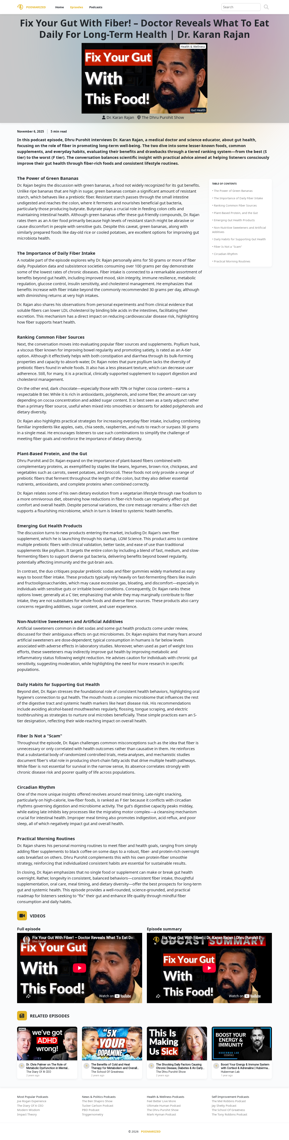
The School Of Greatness (107, 1072)
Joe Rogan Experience (31, 1101)
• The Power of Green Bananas (232, 191)
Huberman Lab (230, 1072)
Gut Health (198, 110)
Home (59, 7)
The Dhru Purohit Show (162, 117)
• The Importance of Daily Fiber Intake (237, 198)
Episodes (76, 7)
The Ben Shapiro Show (97, 1101)
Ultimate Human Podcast (164, 1105)
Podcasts (95, 7)
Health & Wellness (193, 46)
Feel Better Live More (161, 1101)
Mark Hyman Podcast (161, 1114)
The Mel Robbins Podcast (229, 1101)
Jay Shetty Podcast (224, 1105)
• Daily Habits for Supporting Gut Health (239, 239)
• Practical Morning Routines (231, 261)
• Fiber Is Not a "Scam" (227, 246)
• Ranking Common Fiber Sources (234, 205)
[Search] (266, 7)
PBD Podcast (90, 1110)
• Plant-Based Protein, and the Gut (235, 213)
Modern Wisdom (28, 1110)
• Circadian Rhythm (224, 254)
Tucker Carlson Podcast (97, 1105)
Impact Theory (27, 1114)
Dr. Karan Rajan (120, 117)
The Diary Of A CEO (38, 1072)
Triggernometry (92, 1114)
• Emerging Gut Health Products (233, 220)
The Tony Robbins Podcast (229, 1114)
